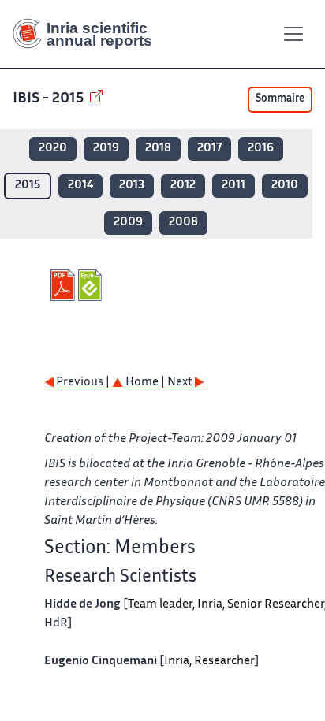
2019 (106, 148)
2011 (233, 185)
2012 (183, 185)
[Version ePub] (92, 285)
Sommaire (280, 99)
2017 (209, 148)
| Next (178, 382)
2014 (80, 185)
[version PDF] (64, 285)
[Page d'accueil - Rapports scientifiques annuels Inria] (88, 33)
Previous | (83, 382)
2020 (53, 148)
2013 (131, 185)
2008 (183, 222)
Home (141, 382)
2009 (128, 222)
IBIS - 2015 (50, 99)
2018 (158, 148)
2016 (261, 148)
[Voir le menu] (293, 34)
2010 (284, 185)
